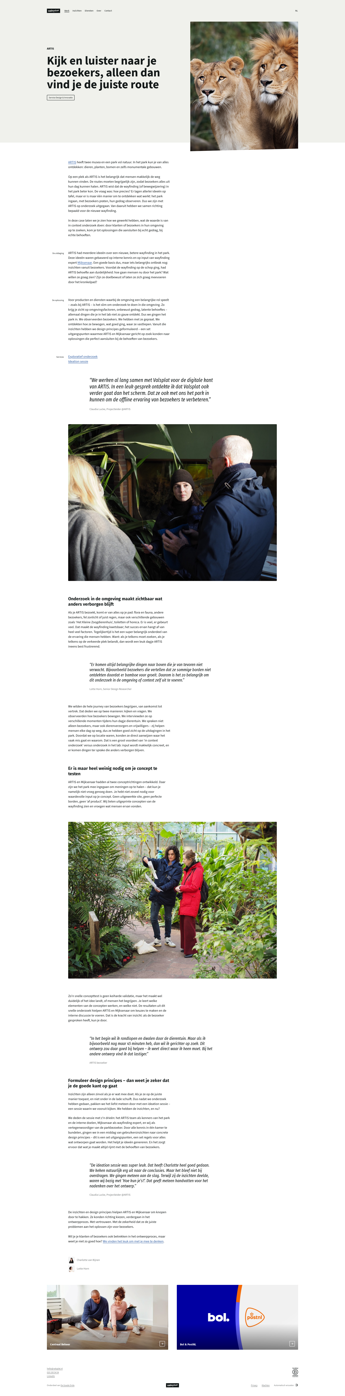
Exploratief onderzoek (83, 356)
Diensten (89, 10)
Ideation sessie (78, 361)
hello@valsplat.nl (55, 1368)
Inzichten (77, 10)
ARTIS (72, 162)
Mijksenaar (84, 262)
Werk (66, 10)
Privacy (254, 1385)
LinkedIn (51, 1376)
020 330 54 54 (53, 1372)
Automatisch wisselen (284, 1385)
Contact (108, 10)
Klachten (266, 1385)
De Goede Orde (67, 1385)
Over (99, 10)
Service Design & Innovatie (61, 97)
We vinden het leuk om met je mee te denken (133, 1241)
